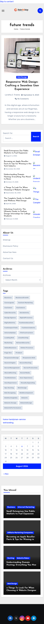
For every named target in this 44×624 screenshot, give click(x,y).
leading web (9, 337)
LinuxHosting (23, 337)
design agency (10, 317)
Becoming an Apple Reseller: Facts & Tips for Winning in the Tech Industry (17, 164)
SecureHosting (25, 363)
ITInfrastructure (26, 332)
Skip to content (7, 1)
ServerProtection (30, 368)
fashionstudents (28, 327)
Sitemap (6, 240)
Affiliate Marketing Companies (20, 533)
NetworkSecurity (22, 343)
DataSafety (24, 312)
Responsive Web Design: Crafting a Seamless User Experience (22, 86)
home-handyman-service (14, 419)
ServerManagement (12, 368)
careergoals (9, 302)
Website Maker (23, 558)
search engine (9, 363)
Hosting (10, 558)
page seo (8, 353)
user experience (26, 378)
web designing (9, 393)
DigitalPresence (26, 317)
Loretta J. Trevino (12, 95)
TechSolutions (10, 378)
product (19, 353)
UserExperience (10, 383)
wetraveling (8, 423)
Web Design (22, 77)
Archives (7, 275)
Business (11, 507)
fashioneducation (26, 322)
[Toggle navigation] (3, 10)
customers (20, 307)
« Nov (6, 474)
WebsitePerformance (12, 408)
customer (8, 307)
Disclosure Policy (10, 246)
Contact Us (8, 258)
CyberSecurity (10, 312)
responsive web (29, 358)
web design (22, 388)
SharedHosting (10, 373)
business (8, 297)
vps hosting (9, 388)
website (24, 398)
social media (25, 373)
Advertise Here (9, 252)
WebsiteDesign (26, 403)
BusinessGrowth (22, 297)
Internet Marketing (26, 507)
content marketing (25, 302)
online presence (27, 348)
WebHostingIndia (10, 398)
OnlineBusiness (10, 348)
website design (10, 403)
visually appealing (28, 383)
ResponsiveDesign (11, 358)
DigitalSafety (9, 322)
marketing (8, 343)
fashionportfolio (11, 327)
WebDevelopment (26, 393)
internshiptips (10, 332)
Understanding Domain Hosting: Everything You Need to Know (17, 177)
